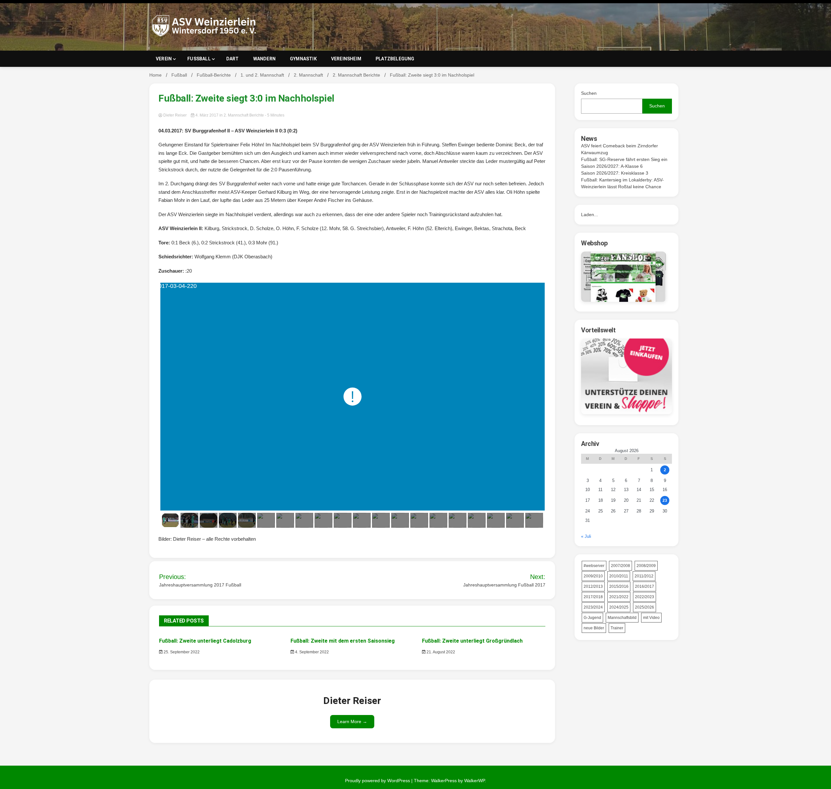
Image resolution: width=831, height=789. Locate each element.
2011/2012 (644, 576)
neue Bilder (594, 628)
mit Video (651, 617)
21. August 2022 (440, 652)
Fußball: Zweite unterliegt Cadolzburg (205, 641)
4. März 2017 (206, 115)
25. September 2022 (181, 652)
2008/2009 (646, 565)
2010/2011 (618, 576)
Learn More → (352, 721)
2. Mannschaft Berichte (244, 115)
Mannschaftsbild (622, 617)
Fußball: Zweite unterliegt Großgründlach (472, 641)
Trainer (617, 628)
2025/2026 (644, 607)
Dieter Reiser (175, 115)
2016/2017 (644, 586)
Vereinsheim (346, 58)
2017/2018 (593, 597)
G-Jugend (592, 617)
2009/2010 (593, 576)
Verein (164, 58)
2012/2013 (593, 586)
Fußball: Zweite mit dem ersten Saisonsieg (343, 641)
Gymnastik (303, 58)
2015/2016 (618, 586)
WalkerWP (474, 780)
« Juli (586, 536)
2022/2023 (644, 597)
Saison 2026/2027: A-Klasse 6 (612, 166)
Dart (232, 58)
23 (665, 500)
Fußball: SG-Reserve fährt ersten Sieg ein (624, 159)
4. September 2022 (311, 652)
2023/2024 (593, 607)
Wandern (264, 58)
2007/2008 (620, 565)
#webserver (594, 565)
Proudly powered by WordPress (378, 780)
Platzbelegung (395, 58)
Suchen (589, 93)
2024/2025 (618, 607)
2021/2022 (618, 597)
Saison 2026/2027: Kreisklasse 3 (614, 173)
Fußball (199, 58)
